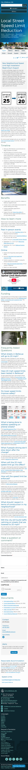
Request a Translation (6, 731)
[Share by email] (23, 57)
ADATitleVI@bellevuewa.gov (13, 672)
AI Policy (13, 768)
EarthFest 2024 (19, 232)
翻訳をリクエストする (6, 739)
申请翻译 (3, 734)
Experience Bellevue (21, 236)
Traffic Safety (13, 35)
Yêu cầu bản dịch (5, 751)
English (3, 716)
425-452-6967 (5, 627)
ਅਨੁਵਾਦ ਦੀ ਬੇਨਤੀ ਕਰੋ (5, 744)
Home (2, 34)
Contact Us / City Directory (9, 702)
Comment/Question (6, 555)
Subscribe (14, 652)
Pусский (3, 725)
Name (2, 567)
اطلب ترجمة (4, 733)
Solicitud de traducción (7, 747)
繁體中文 (17, 50)
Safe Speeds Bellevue (7, 682)
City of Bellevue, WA (7, 2)
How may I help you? (18, 766)
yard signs (15, 497)
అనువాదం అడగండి (5, 748)
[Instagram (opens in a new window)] (13, 759)
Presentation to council (10, 607)
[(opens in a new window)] (3, 637)
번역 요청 (3, 740)
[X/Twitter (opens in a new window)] (17, 759)
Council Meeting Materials (10, 614)
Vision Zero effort (5, 130)
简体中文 (10, 50)
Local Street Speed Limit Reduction (11, 680)
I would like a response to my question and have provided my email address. (13, 581)
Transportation (5, 35)
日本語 (23, 50)
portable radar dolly (6, 491)
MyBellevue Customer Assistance (12, 706)
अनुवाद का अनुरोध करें (5, 737)
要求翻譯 (3, 736)
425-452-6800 (13, 666)
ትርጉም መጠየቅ (4, 753)
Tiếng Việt (23, 53)
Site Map (7, 768)
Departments (19, 34)
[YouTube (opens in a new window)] (20, 759)
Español (16, 53)
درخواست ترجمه (5, 742)
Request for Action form (12, 459)
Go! (25, 5)
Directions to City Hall (8, 697)
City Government (10, 34)
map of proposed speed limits (15, 263)
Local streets (4, 361)
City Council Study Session (7, 140)
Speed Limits (22, 35)
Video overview (7, 609)
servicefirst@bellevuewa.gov (8, 668)
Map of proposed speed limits (11, 605)
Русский (10, 53)
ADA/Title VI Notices (6, 766)
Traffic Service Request (11, 484)
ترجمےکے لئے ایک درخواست (7, 750)
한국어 (3, 53)
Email (2, 573)
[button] (27, 57)
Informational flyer (8, 601)
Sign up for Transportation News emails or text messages (14, 470)
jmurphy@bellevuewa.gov (8, 632)
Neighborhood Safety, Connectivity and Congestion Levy (13, 299)
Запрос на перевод (6, 745)
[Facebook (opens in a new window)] (10, 759)
